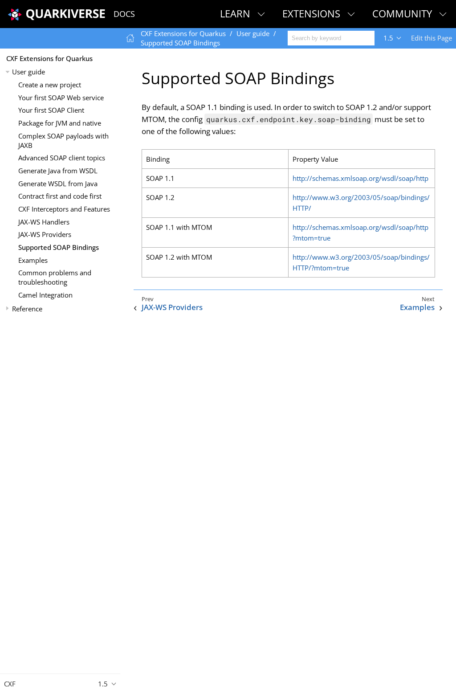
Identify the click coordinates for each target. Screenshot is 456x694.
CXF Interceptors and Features (64, 209)
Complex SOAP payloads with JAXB (63, 140)
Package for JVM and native (59, 123)
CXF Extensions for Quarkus (49, 58)
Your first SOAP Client (51, 110)
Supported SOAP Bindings (58, 247)
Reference (27, 309)
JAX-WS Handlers (43, 222)
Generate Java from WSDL (58, 171)
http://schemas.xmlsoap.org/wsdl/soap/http (360, 178)
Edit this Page (431, 37)
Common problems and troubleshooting (54, 277)
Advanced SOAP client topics (61, 158)
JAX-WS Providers (44, 234)
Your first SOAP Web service (61, 97)
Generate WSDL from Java (58, 183)
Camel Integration (45, 295)
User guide (28, 72)
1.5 (388, 37)
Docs (124, 13)
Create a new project (49, 85)
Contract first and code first (60, 196)
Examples (33, 260)
